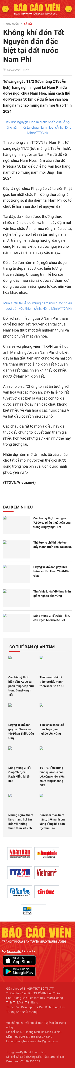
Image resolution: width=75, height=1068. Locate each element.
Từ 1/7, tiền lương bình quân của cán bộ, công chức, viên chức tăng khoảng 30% (52, 776)
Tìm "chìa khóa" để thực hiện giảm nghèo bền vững (52, 593)
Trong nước (11, 23)
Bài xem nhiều (18, 507)
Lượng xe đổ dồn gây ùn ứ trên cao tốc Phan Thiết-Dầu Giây (51, 571)
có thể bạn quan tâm (32, 646)
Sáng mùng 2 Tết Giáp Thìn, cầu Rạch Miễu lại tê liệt (51, 618)
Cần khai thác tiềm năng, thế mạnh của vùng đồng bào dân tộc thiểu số (52, 821)
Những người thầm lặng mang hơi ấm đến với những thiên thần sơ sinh (20, 821)
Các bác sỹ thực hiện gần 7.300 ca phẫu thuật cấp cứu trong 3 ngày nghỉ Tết (52, 523)
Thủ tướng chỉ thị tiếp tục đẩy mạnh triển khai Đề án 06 (52, 545)
